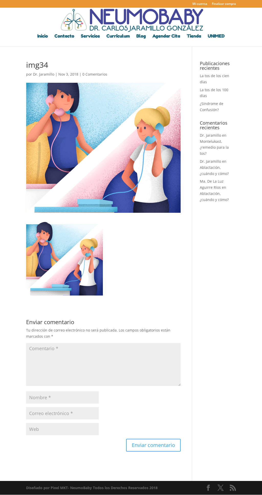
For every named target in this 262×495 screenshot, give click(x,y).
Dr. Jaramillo (43, 74)
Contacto (64, 36)
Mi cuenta (199, 4)
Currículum (118, 36)
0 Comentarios (94, 74)
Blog (141, 36)
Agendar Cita (166, 36)
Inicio (42, 36)
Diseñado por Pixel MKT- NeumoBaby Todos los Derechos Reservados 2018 (92, 487)
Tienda (194, 36)
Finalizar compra (224, 4)
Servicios (90, 36)
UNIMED (216, 36)
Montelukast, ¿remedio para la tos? (214, 147)
